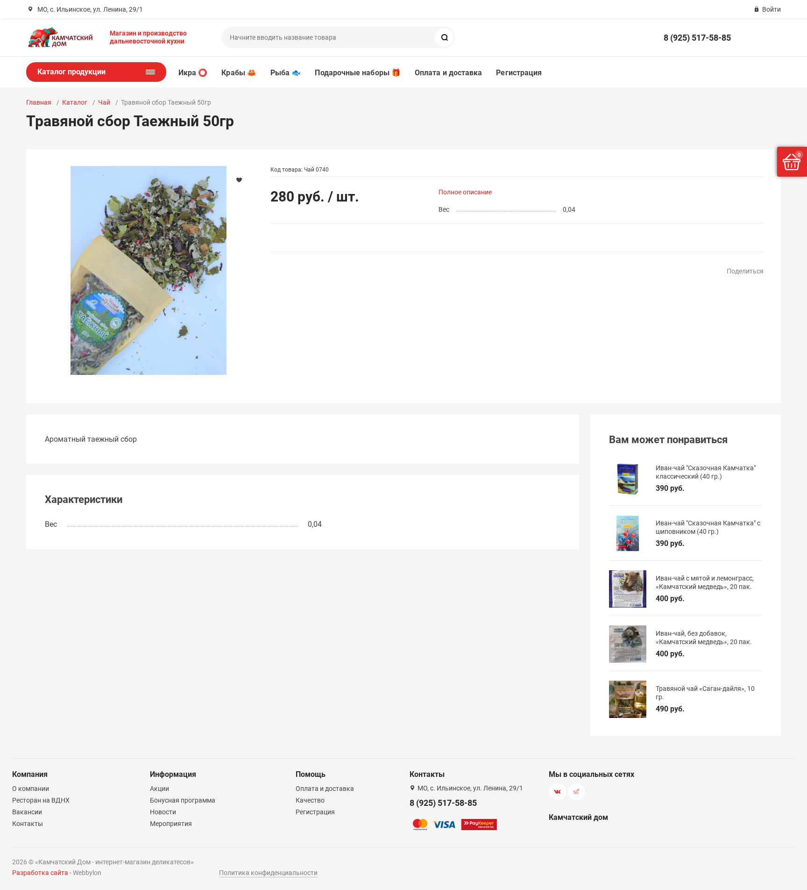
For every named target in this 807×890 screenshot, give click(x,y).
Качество (310, 800)
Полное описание (465, 192)
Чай (104, 102)
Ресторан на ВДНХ (41, 800)
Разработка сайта (40, 872)
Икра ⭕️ (192, 72)
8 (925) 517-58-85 (697, 38)
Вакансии (27, 812)
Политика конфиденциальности (268, 872)
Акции (159, 788)
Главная (38, 102)
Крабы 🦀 (238, 72)
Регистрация (519, 72)
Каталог (74, 102)
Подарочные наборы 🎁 (358, 72)
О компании (30, 788)
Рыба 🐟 (285, 72)
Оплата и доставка (448, 72)
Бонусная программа (182, 800)
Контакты (27, 823)
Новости (163, 812)
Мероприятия (171, 823)
